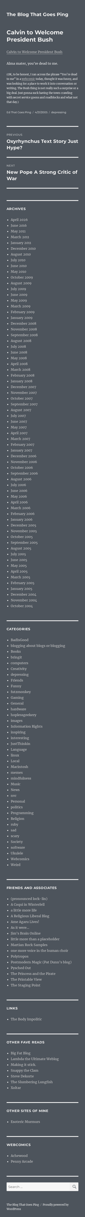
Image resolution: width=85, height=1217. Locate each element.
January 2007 (21, 450)
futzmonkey (21, 692)
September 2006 (24, 473)
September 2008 (24, 335)
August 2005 (21, 548)
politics (17, 807)
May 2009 (19, 300)
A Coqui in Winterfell (28, 904)
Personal (18, 801)
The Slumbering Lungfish (32, 1082)
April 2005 (19, 571)
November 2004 (24, 600)
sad (13, 830)
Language (19, 749)
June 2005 (19, 560)
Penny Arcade (22, 1161)
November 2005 (24, 531)
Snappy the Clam (24, 1070)
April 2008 (19, 364)
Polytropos (19, 956)
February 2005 (22, 583)
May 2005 (19, 566)
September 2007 (24, 404)
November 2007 (24, 393)
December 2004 (23, 594)
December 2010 (23, 248)
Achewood (19, 1156)
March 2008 (20, 370)
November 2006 (24, 462)
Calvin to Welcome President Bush (35, 52)
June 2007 (19, 421)
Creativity (19, 669)
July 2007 (18, 416)
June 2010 (19, 266)
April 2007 (19, 433)
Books (16, 651)
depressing (58, 112)
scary (15, 836)
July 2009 (18, 289)
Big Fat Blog (21, 1053)
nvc (14, 795)
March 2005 (20, 577)
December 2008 (23, 323)
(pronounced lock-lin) (29, 899)
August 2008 (21, 341)
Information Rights (26, 726)
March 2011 (20, 237)
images (16, 721)
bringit (16, 657)
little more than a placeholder (35, 939)
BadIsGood (19, 640)
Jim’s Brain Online (26, 933)
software (18, 847)
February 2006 (23, 514)
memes (17, 772)
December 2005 (23, 525)
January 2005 (21, 589)
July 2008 (18, 346)
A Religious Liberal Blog (30, 916)
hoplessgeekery (23, 715)
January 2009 (22, 318)
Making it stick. (23, 1065)
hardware (18, 709)
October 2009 (22, 277)
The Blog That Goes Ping (37, 14)
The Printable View (26, 979)
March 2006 (21, 508)
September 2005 (24, 542)
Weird (15, 865)
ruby (14, 824)
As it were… (20, 927)
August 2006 (21, 479)
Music (15, 784)
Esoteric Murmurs (25, 1122)
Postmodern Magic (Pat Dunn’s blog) (41, 962)
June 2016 (19, 225)
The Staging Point (25, 985)
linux (15, 755)
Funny (16, 686)
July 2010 (18, 260)
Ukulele (17, 853)
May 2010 (18, 272)
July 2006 (18, 485)
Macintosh (19, 767)
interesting (20, 738)
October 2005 (22, 537)
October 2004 (22, 606)
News (15, 790)
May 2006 (19, 496)
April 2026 (19, 220)
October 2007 (22, 398)
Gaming (17, 697)
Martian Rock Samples (29, 945)
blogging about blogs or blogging (38, 646)
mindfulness (21, 778)
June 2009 (19, 295)
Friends (17, 680)
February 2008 (22, 375)
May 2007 (19, 427)
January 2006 (22, 519)
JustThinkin (20, 744)
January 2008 (21, 381)
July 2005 (18, 554)
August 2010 (21, 254)
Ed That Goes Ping (19, 112)
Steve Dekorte (22, 1076)
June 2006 (19, 491)
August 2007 (21, 410)
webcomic (28, 79)
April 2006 (19, 502)
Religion (17, 819)
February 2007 (22, 444)
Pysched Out (21, 968)
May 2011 (18, 231)
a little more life (24, 910)
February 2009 (23, 312)
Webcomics (20, 859)
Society (17, 842)
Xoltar (16, 1088)
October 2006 (22, 468)
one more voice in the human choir (39, 951)
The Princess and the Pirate (33, 974)
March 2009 (21, 306)
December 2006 (24, 456)
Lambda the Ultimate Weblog (35, 1059)
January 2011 (21, 243)
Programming (22, 813)
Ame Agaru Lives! (25, 922)
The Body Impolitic (26, 1019)
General (17, 703)
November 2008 (24, 329)
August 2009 (21, 283)
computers (19, 663)
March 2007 (20, 439)
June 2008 (19, 352)
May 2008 (19, 358)
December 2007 (23, 387)
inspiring (18, 732)
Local (15, 761)
